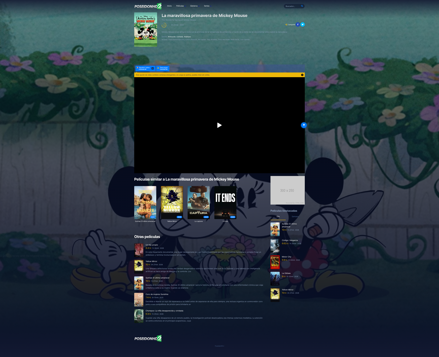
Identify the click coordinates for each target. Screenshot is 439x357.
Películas (180, 6)
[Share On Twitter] (302, 24)
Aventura (187, 37)
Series (206, 6)
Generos (194, 6)
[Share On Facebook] (298, 24)
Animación (172, 37)
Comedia (180, 37)
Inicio (169, 6)
